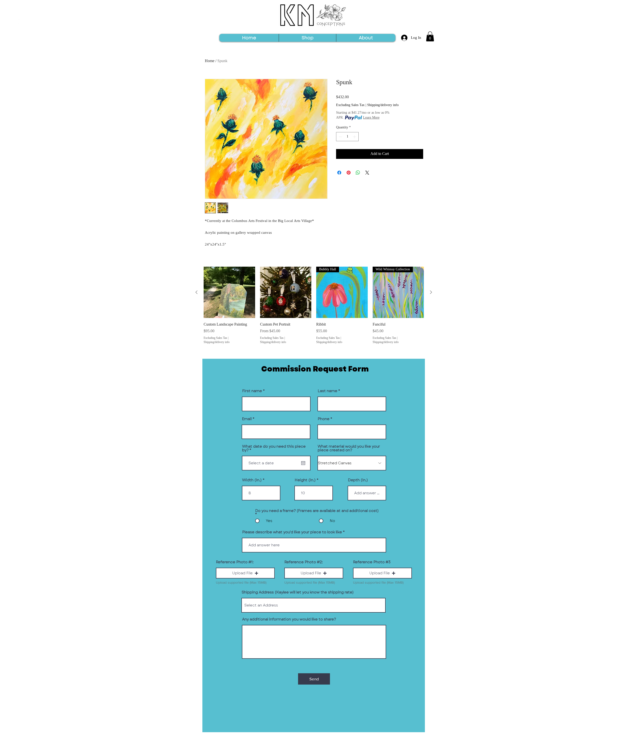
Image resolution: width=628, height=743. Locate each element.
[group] (314, 305)
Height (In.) (305, 480)
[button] (430, 36)
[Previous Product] (196, 292)
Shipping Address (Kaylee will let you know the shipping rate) (298, 592)
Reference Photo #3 (372, 562)
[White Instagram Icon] (28, 21)
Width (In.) (252, 480)
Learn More (371, 117)
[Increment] (355, 136)
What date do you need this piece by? (274, 448)
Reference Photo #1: (235, 562)
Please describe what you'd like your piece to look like (292, 532)
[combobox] (313, 605)
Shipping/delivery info (383, 105)
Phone (323, 419)
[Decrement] (340, 136)
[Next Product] (431, 292)
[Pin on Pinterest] (349, 173)
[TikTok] (20, 21)
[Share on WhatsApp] (358, 173)
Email (247, 419)
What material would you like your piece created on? (349, 448)
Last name (327, 391)
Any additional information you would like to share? (289, 619)
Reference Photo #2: (303, 562)
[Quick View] (229, 292)
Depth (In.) (358, 480)
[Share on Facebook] (339, 173)
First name (252, 391)
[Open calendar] (303, 463)
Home (209, 61)
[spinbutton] (347, 136)
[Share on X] (367, 173)
